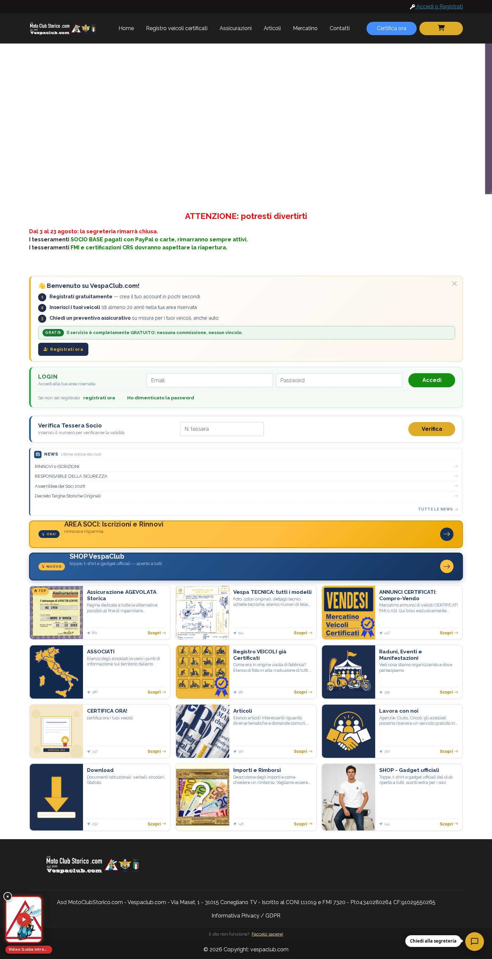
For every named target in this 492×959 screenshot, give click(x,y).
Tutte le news (435, 509)
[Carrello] (441, 28)
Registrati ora (66, 349)
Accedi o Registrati (439, 6)
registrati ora (99, 397)
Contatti (340, 28)
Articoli (272, 28)
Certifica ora (391, 28)
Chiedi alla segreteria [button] (433, 941)
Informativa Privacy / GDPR (246, 915)
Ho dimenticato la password (160, 397)
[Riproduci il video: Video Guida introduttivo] (23, 919)
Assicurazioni (236, 28)
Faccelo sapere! (267, 934)
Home (126, 28)
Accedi (431, 380)
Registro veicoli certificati (177, 28)
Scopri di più (149, 125)
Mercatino (305, 28)
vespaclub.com (269, 949)
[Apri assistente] (474, 941)
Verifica (432, 429)
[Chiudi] (454, 283)
